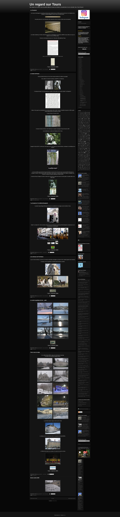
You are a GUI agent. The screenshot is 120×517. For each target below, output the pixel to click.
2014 (80, 72)
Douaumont (88, 123)
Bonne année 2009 (34, 477)
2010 (80, 77)
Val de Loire (80, 405)
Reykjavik (79, 147)
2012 (80, 75)
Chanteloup (83, 119)
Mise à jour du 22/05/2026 (82, 272)
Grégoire (85, 129)
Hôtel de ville (86, 130)
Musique (86, 138)
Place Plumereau (87, 144)
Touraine (87, 150)
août (81, 85)
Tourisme (79, 151)
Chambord (79, 119)
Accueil (52, 498)
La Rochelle (88, 133)
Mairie (82, 136)
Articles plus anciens (71, 498)
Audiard (85, 114)
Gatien (79, 128)
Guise (88, 129)
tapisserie (85, 166)
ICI (51, 56)
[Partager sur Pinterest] (54, 69)
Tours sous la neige (35, 352)
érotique (89, 169)
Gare (88, 127)
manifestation (80, 162)
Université (83, 153)
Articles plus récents (33, 498)
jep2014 (80, 161)
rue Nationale (80, 165)
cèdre (86, 158)
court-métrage (79, 158)
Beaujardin (88, 115)
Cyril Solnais (84, 123)
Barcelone (79, 115)
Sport (82, 149)
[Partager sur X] (51, 252)
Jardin (82, 132)
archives (83, 155)
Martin (81, 137)
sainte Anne (84, 165)
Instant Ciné (83, 131)
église (86, 169)
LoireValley (86, 135)
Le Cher (84, 134)
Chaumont (80, 120)
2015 (80, 71)
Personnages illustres (86, 142)
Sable (86, 147)
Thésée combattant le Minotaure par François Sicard (85, 194)
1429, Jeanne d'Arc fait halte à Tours (85, 182)
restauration (82, 164)
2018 (80, 67)
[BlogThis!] (52, 69)
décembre (81, 80)
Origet (85, 140)
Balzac (88, 114)
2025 (80, 58)
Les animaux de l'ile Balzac (36, 256)
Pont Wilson (81, 145)
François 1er (84, 127)
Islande (87, 131)
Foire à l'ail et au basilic (85, 206)
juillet (81, 86)
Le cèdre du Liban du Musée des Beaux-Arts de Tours (85, 175)
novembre (81, 81)
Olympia (82, 140)
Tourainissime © (81, 271)
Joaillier (85, 132)
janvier (81, 94)
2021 (80, 63)
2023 (80, 61)
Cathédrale (85, 118)
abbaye (80, 155)
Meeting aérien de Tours (85, 200)
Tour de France (83, 150)
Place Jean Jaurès (81, 144)
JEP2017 (79, 132)
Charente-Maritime (87, 119)
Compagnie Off (85, 122)
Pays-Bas (87, 141)
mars (81, 91)
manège (84, 162)
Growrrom (81, 129)
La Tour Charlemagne (85, 218)
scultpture (88, 165)
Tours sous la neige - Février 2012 (85, 189)
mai (80, 89)
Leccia (87, 134)
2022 (80, 62)
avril (80, 90)
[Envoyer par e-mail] (51, 69)
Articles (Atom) (55, 500)
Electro (83, 124)
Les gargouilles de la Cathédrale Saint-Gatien (85, 212)
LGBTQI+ (88, 132)
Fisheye (83, 126)
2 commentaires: (44, 252)
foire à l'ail (79, 159)
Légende (79, 136)
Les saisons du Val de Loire (82, 402)
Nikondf (79, 139)
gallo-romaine (87, 159)
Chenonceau (79, 121)
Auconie (82, 114)
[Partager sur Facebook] (53, 69)
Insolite (79, 131)
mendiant (88, 162)
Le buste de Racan (34, 73)
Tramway (87, 152)
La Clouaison (33, 10)
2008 (80, 107)
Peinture (79, 142)
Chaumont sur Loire (86, 120)
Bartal (82, 115)
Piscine (88, 143)
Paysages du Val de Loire (82, 404)
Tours (84, 151)
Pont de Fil (85, 145)
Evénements (34, 253)
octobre (81, 82)
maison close (88, 161)
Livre (82, 135)
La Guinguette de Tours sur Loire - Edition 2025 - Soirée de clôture (83, 448)
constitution (87, 157)
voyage (82, 168)
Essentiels (87, 124)
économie (83, 169)
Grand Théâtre (87, 128)
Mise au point (86, 137)
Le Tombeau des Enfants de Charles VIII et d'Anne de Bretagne (85, 232)
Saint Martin (83, 148)
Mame (85, 136)
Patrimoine (34, 70)
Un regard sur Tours (45, 4)
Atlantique (79, 114)
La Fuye (80, 133)
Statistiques (87, 149)
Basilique (85, 115)
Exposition (86, 125)
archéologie (87, 155)
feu (88, 158)
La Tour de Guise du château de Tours (85, 424)
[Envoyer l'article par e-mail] (49, 69)
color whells (80, 157)
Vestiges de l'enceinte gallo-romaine (85, 225)
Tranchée (79, 153)
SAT (84, 147)
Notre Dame (87, 139)
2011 (80, 76)
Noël (79, 140)
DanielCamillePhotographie (82, 23)
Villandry (80, 154)
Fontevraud (79, 127)
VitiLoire (89, 154)
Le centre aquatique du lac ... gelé (38, 300)
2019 (80, 66)
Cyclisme (80, 123)
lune (85, 161)
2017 (80, 68)
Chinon (84, 121)
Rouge (82, 147)
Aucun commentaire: (45, 69)
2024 (80, 59)
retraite (86, 164)
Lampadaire (80, 134)
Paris (88, 140)
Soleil (79, 149)
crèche (83, 158)
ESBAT (80, 124)
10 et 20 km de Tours (81, 112)
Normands (83, 139)
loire (82, 161)
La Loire (83, 133)
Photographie (82, 143)
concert (84, 157)
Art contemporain (81, 113)
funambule (83, 159)
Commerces (79, 122)
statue (80, 166)
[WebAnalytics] (79, 240)
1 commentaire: (44, 474)
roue (88, 164)
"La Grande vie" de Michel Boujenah (39, 203)
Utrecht (86, 153)
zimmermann (79, 169)
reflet (79, 164)
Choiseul (87, 121)
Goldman (83, 128)
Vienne (89, 153)
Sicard (88, 148)
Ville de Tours (85, 154)
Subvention (79, 150)
